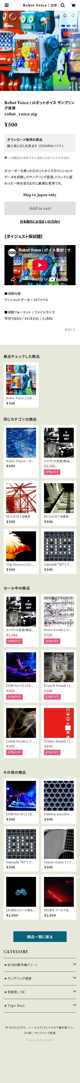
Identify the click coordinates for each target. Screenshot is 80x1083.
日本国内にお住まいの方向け (40, 222)
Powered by (35, 1040)
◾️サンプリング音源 (18, 979)
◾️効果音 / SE (14, 992)
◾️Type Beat (14, 1006)
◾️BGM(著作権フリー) (20, 965)
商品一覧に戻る (40, 937)
